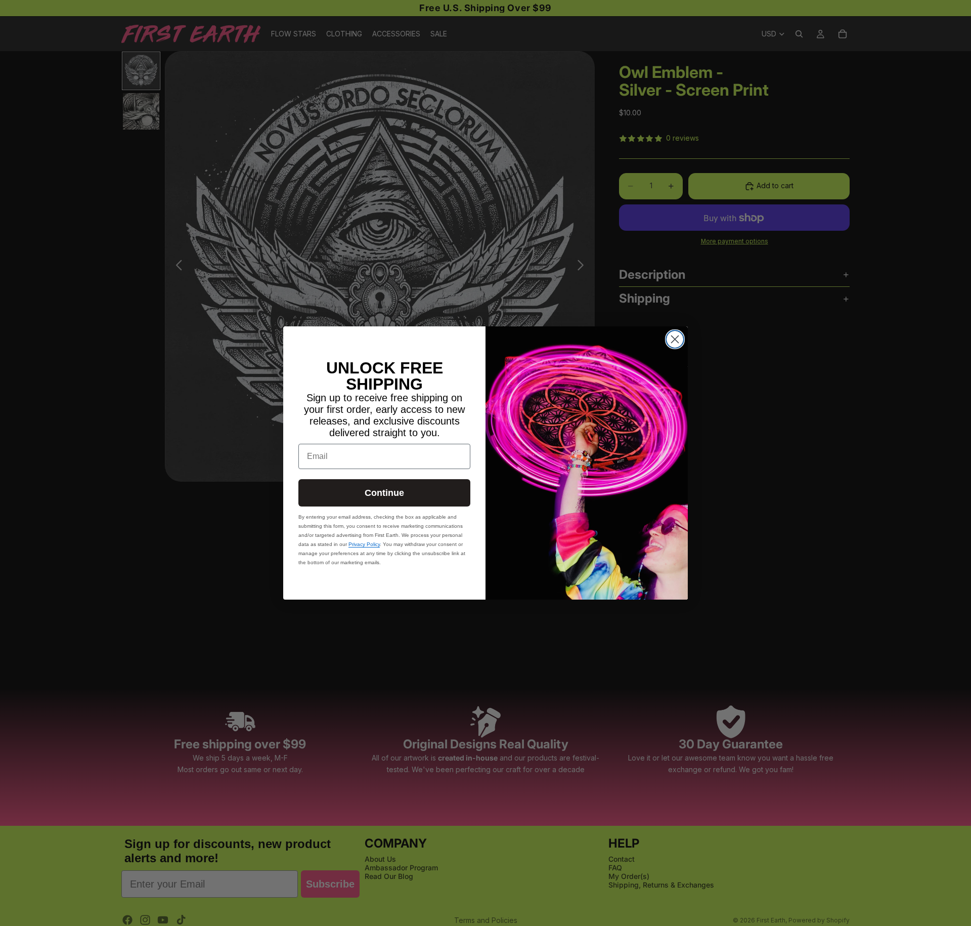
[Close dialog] (675, 339)
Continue (384, 493)
